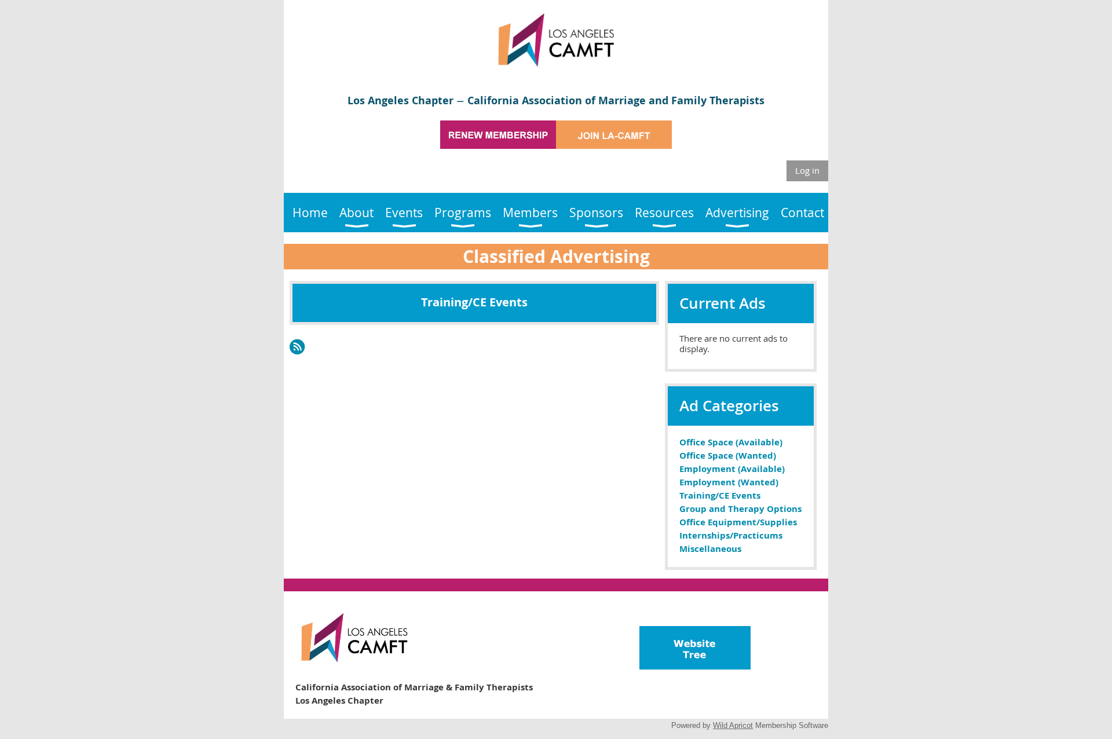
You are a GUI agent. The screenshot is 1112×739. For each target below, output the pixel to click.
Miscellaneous (710, 549)
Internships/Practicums (730, 535)
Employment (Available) (732, 469)
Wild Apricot (733, 725)
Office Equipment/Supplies (738, 522)
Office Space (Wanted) (727, 455)
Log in (807, 170)
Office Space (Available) (730, 442)
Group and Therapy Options (740, 509)
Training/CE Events (719, 495)
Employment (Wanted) (728, 482)
